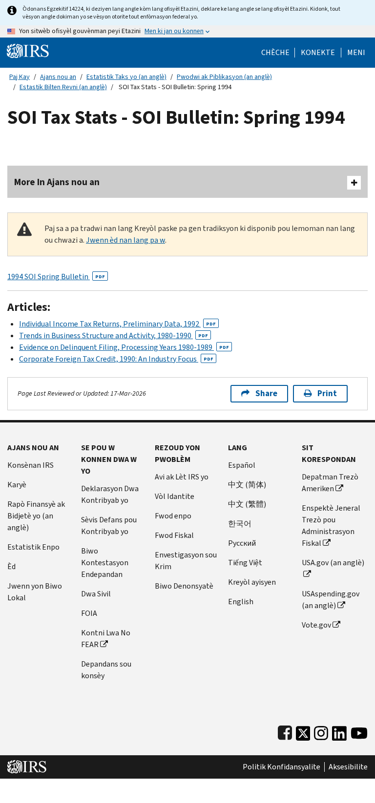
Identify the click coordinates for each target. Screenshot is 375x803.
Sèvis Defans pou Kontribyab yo (109, 525)
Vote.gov (316, 625)
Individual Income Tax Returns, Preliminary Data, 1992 (117, 324)
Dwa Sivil (96, 594)
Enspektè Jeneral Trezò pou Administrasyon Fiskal (331, 525)
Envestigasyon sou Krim (186, 561)
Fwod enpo (173, 516)
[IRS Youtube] (359, 731)
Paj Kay (19, 76)
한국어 (239, 523)
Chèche (275, 52)
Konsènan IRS (30, 465)
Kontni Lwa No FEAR (105, 639)
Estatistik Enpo (33, 547)
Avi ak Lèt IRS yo (181, 477)
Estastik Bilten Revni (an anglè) (63, 87)
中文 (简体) (247, 484)
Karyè (16, 484)
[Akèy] (28, 50)
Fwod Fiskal (174, 535)
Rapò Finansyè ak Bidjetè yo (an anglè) (36, 516)
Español (241, 465)
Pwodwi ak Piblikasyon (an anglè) (224, 76)
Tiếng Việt (245, 562)
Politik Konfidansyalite (281, 767)
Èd (11, 566)
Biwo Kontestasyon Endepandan (104, 562)
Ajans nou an (58, 76)
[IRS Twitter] (303, 731)
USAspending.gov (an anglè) (330, 600)
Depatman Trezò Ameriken (330, 483)
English (240, 601)
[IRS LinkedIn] (339, 731)
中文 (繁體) (247, 504)
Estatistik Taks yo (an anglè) (126, 76)
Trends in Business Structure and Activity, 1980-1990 (113, 335)
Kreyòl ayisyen (252, 582)
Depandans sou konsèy (106, 670)
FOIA (89, 613)
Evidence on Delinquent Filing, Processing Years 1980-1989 (124, 347)
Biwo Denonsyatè (184, 586)
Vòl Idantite (174, 496)
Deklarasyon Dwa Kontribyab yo (110, 494)
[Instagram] (321, 731)
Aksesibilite (348, 767)
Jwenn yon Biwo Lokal (34, 592)
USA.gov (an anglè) (333, 562)
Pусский (242, 543)
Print (327, 393)
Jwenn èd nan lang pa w (125, 240)
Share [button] (266, 393)
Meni (356, 52)
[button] (318, 52)
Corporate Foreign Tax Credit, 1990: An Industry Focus (116, 359)
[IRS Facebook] (285, 731)
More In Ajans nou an (57, 182)
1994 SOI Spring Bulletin (56, 276)
